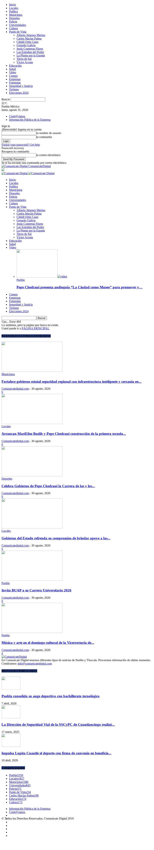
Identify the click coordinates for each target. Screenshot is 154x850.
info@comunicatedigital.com (35, 663)
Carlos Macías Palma (29, 38)
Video (12, 72)
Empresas (14, 79)
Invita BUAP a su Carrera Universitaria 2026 (36, 590)
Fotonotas (15, 82)
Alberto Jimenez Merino (31, 35)
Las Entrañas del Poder (30, 52)
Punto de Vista (17, 31)
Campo (13, 75)
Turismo (14, 89)
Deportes (14, 18)
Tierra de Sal (24, 58)
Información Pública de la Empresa (30, 119)
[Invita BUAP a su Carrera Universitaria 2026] (32, 579)
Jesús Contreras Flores (30, 48)
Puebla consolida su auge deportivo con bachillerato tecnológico (51, 696)
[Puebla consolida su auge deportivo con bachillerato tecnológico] (11, 688)
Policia (13, 21)
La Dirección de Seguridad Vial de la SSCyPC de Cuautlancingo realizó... (58, 725)
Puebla (21, 279)
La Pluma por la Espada (31, 55)
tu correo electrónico (48, 155)
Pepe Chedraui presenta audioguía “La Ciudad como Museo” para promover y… (80, 287)
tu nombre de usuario (48, 133)
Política (13, 11)
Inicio (12, 4)
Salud (12, 69)
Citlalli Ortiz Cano (27, 41)
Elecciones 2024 (19, 92)
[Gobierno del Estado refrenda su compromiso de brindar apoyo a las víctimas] (32, 527)
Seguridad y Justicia (21, 86)
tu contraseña (44, 137)
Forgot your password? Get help (21, 144)
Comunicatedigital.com (15, 388)
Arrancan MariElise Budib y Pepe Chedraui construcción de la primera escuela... (64, 434)
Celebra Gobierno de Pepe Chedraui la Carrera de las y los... (48, 486)
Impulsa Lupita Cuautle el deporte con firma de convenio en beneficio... (56, 753)
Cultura (13, 28)
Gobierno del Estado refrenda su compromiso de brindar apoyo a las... (56, 538)
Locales (13, 8)
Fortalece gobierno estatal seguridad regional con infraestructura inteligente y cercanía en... (71, 381)
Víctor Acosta (25, 62)
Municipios (15, 14)
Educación (15, 65)
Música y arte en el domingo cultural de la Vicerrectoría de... (48, 643)
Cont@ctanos (17, 116)
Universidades (17, 25)
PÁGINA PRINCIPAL (35, 328)
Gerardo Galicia (26, 45)
